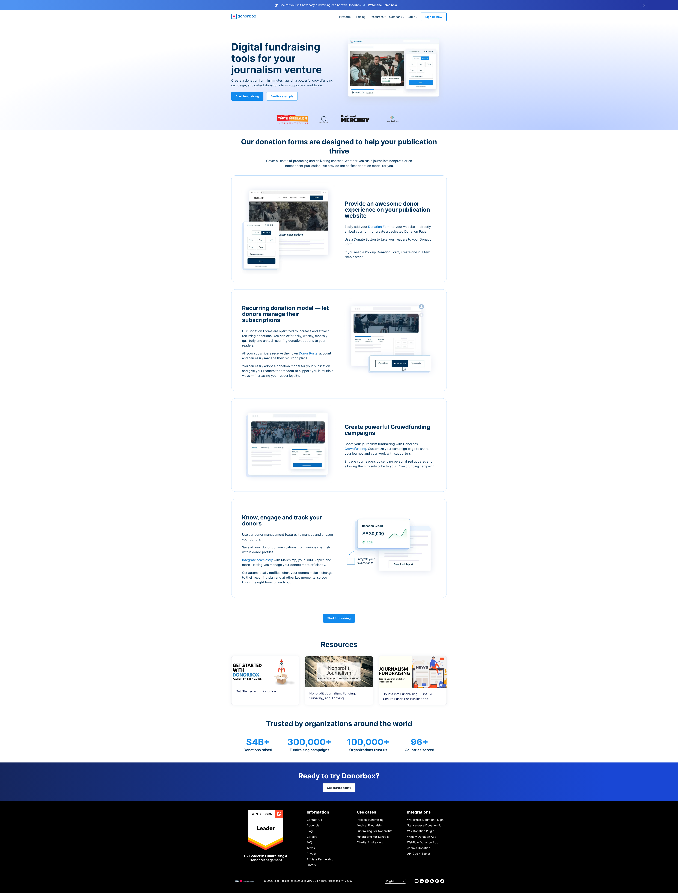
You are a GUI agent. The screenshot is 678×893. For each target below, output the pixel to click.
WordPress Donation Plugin (425, 819)
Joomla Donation (418, 848)
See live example (282, 96)
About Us (313, 825)
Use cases (366, 812)
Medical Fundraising (370, 825)
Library (311, 865)
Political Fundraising (370, 819)
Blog (310, 831)
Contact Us (314, 819)
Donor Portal (308, 353)
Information (318, 812)
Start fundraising (247, 96)
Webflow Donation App (422, 842)
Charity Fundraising (370, 842)
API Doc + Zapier (418, 853)
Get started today (339, 787)
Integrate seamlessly (257, 560)
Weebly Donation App (421, 836)
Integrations (419, 812)
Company (395, 17)
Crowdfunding (355, 449)
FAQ (309, 842)
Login (411, 17)
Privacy (312, 853)
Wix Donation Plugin (420, 831)
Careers (312, 836)
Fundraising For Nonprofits (374, 831)
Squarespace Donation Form (426, 825)
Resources (376, 17)
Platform (345, 17)
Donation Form (379, 227)
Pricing (360, 17)
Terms (311, 848)
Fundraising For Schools (373, 836)
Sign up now (433, 17)
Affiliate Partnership (320, 859)
